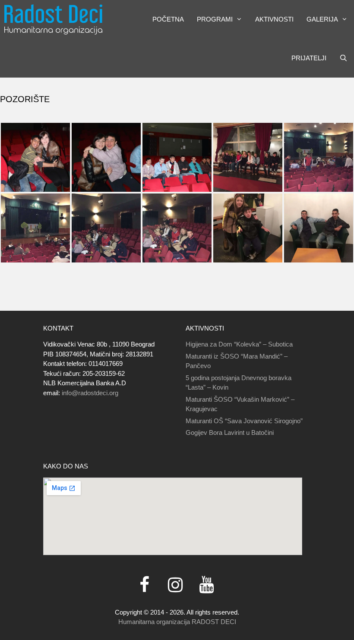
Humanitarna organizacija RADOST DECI (177, 621)
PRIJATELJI (308, 58)
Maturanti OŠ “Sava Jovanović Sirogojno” (244, 421)
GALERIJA (322, 19)
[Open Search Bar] (343, 58)
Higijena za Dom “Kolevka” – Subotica (239, 344)
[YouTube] (206, 585)
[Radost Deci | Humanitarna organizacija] (53, 19)
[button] (241, 19)
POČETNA (168, 19)
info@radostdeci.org (90, 392)
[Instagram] (175, 585)
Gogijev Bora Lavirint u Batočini (230, 432)
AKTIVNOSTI (274, 19)
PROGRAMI (215, 19)
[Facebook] (144, 585)
